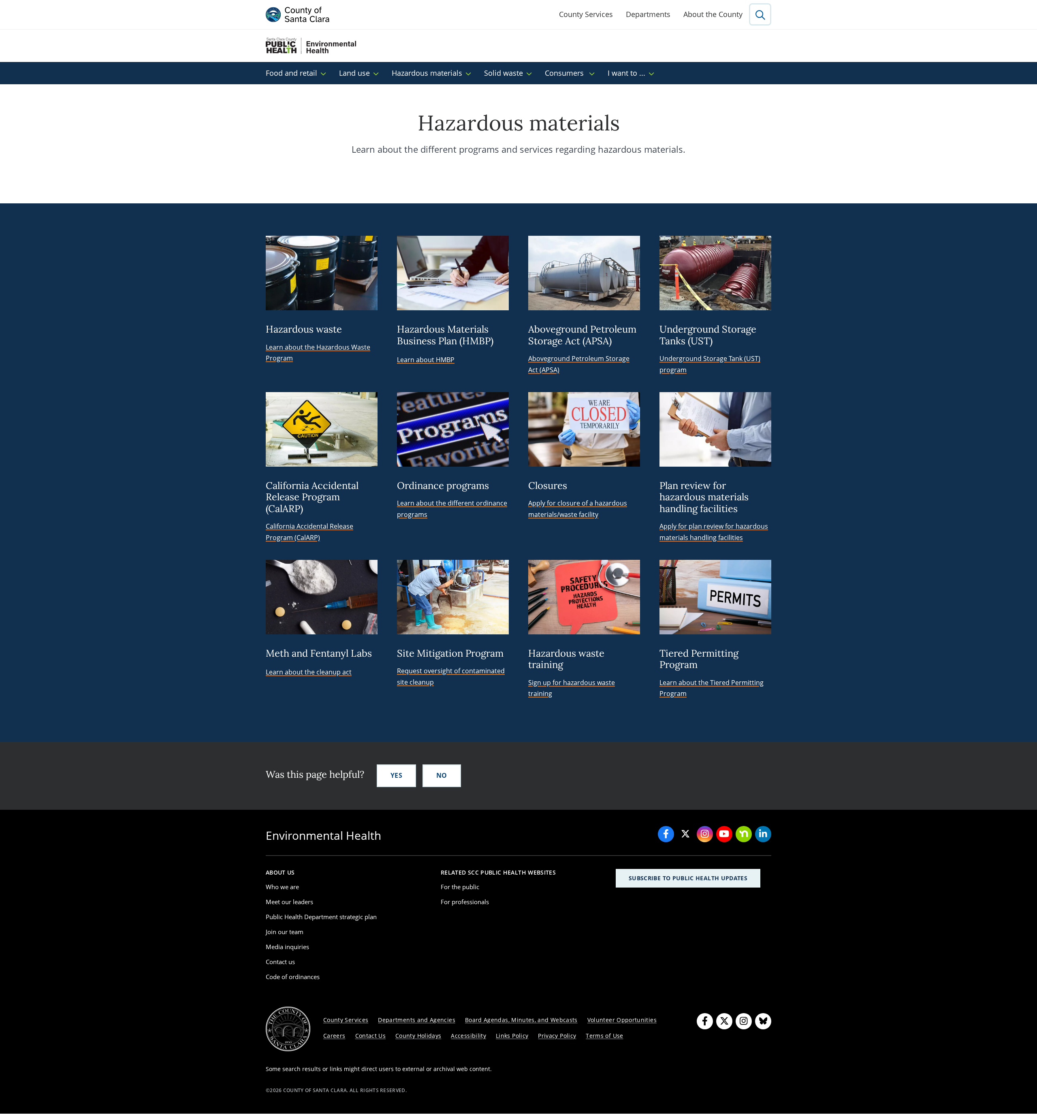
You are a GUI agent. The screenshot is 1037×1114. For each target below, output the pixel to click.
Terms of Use (604, 1035)
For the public (460, 887)
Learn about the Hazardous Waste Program (318, 353)
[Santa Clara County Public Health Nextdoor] (744, 834)
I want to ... (626, 73)
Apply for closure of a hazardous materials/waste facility (577, 509)
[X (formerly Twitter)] (724, 1021)
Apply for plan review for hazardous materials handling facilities (713, 532)
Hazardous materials (427, 73)
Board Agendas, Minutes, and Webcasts (521, 1020)
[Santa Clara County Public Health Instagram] (705, 834)
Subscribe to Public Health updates (688, 878)
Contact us (280, 962)
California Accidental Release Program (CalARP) (309, 532)
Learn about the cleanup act (309, 672)
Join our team (284, 932)
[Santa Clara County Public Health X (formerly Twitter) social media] (685, 834)
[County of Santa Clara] (298, 14)
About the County (713, 14)
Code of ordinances (293, 977)
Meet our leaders (289, 902)
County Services (586, 14)
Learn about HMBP (425, 359)
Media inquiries (287, 947)
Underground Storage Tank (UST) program (709, 364)
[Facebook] (705, 1021)
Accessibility (468, 1035)
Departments (648, 14)
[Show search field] (760, 14)
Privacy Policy (557, 1035)
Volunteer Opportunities (622, 1020)
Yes (396, 775)
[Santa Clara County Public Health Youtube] (724, 834)
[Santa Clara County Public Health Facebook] (666, 834)
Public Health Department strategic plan (321, 917)
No (441, 775)
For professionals (465, 902)
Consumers (565, 73)
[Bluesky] (763, 1021)
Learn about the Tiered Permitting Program (711, 688)
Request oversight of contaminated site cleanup (451, 676)
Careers (334, 1035)
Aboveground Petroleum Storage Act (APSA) (578, 364)
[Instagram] (744, 1021)
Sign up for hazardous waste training (571, 688)
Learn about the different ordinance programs (452, 509)
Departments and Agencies (416, 1020)
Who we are (282, 887)
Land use (354, 73)
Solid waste (503, 73)
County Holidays (418, 1035)
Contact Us (370, 1035)
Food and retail (291, 73)
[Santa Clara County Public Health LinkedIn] (763, 834)
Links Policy (512, 1035)
